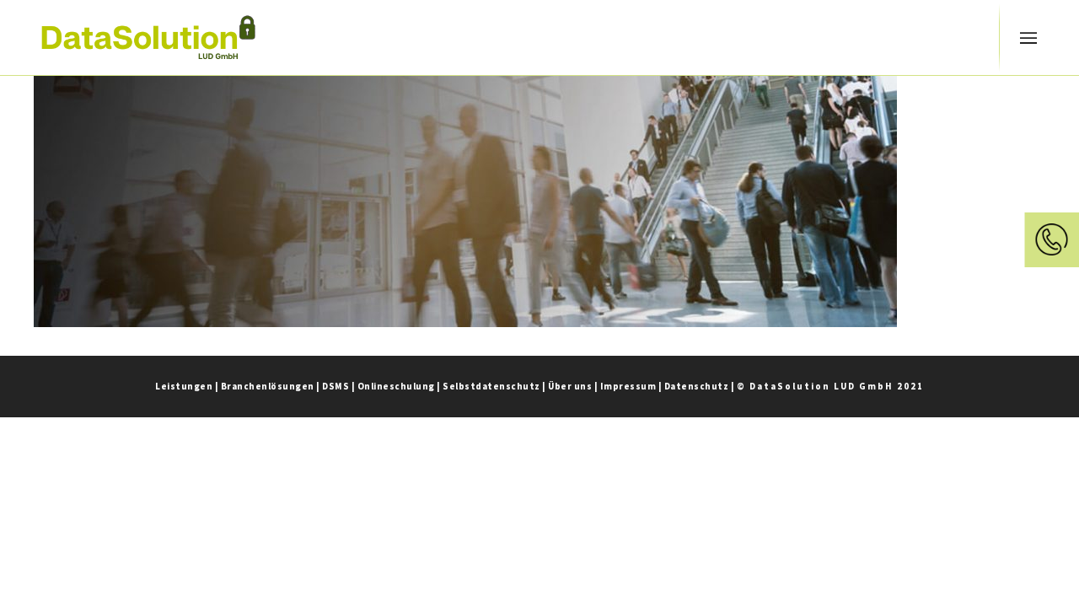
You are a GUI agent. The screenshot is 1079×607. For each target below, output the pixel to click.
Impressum (628, 386)
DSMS (335, 386)
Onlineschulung (396, 386)
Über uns (570, 386)
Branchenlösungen (267, 386)
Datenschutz (696, 386)
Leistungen (183, 386)
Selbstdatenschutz (491, 386)
